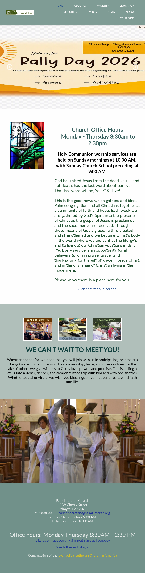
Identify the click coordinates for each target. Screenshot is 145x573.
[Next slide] (135, 67)
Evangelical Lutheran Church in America (87, 555)
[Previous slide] (10, 67)
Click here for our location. (97, 289)
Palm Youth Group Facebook (89, 540)
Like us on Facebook (50, 540)
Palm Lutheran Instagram (72, 547)
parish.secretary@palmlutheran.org (84, 513)
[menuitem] (59, 6)
